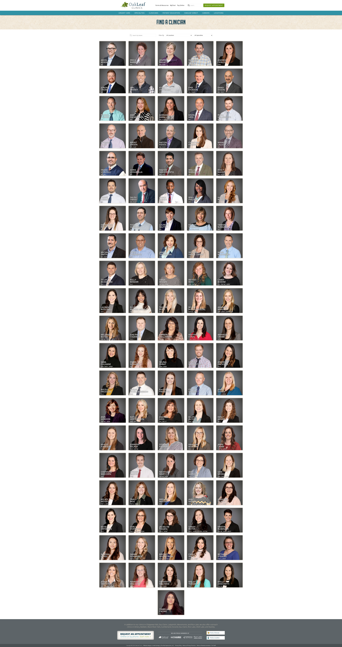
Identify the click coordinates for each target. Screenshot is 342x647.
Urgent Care (124, 13)
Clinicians (153, 13)
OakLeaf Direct (191, 13)
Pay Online (180, 5)
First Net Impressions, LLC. (167, 645)
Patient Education (171, 13)
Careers (206, 13)
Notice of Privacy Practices (189, 645)
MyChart (173, 5)
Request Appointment (214, 5)
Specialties (139, 13)
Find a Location (214, 638)
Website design (147, 645)
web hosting (156, 645)
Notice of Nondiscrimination (204, 645)
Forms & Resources (162, 5)
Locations (218, 13)
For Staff (214, 645)
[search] (189, 5)
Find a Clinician (214, 633)
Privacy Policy (178, 645)
